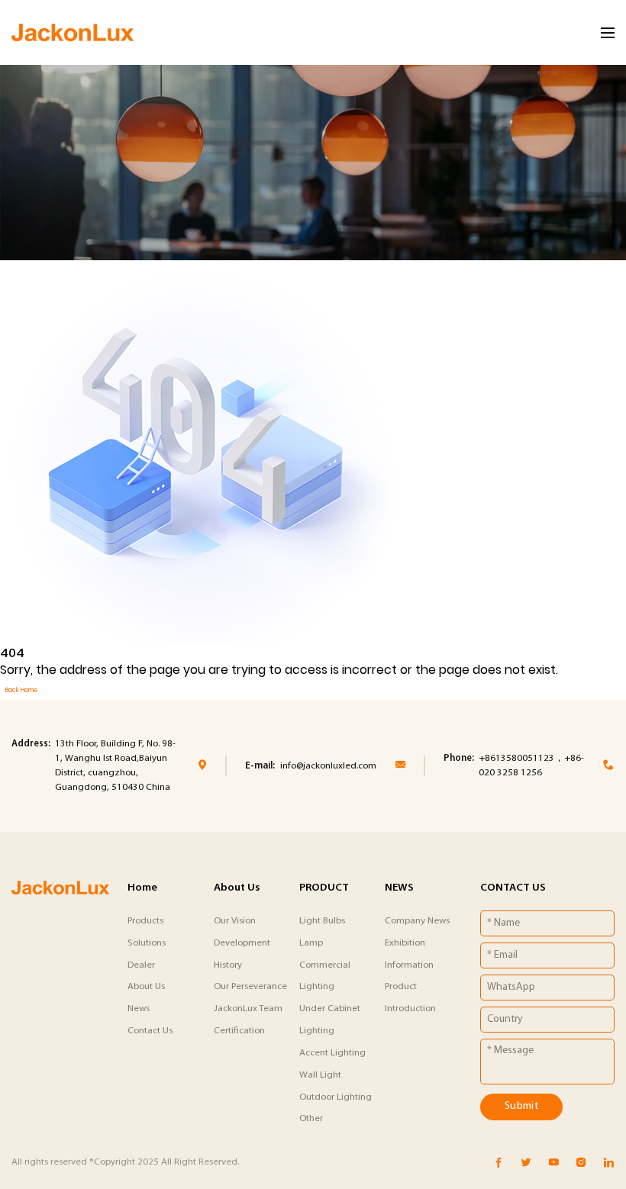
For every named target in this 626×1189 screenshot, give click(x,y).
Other (311, 1118)
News (138, 1008)
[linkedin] (608, 1163)
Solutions (146, 943)
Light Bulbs (322, 921)
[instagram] (581, 1163)
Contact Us (150, 1031)
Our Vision (235, 921)
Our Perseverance (250, 986)
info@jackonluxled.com (328, 766)
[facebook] (498, 1163)
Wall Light (320, 1075)
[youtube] (553, 1163)
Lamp (311, 943)
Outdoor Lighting (335, 1097)
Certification (239, 1031)
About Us (146, 986)
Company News (417, 921)
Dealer (141, 965)
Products (145, 921)
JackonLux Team (248, 1008)
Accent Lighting (332, 1053)
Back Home (21, 690)
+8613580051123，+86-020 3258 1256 (531, 765)
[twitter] (526, 1163)
